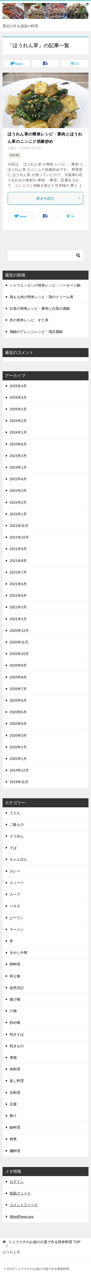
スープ (15, 894)
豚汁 (13, 1116)
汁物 (13, 1011)
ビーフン (17, 918)
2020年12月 (19, 631)
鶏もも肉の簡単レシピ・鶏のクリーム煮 (41, 297)
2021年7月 (18, 572)
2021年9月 (18, 549)
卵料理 (15, 964)
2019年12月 (19, 770)
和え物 (15, 976)
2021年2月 (18, 619)
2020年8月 (18, 677)
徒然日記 (17, 988)
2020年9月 (18, 665)
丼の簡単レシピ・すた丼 (29, 320)
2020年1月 (18, 759)
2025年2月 (18, 409)
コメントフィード (24, 1205)
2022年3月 (18, 491)
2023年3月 (18, 456)
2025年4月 (18, 386)
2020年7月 (18, 689)
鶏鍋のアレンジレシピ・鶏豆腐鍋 (36, 332)
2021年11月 (19, 526)
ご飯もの (17, 824)
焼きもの (17, 1046)
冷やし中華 (18, 953)
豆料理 (15, 1093)
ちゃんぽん (18, 859)
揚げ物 (15, 999)
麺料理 (15, 1151)
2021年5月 (18, 584)
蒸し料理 (17, 1081)
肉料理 (15, 1069)
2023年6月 (18, 444)
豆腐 (13, 1104)
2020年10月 (19, 654)
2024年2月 (18, 421)
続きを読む (45, 198)
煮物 (13, 1058)
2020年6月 (18, 700)
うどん (15, 813)
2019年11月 (19, 782)
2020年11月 (19, 642)
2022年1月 (18, 514)
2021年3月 (18, 607)
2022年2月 (18, 502)
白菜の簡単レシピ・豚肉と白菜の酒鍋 (40, 308)
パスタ (15, 906)
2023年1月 (18, 467)
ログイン (17, 1182)
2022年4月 (18, 479)
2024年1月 (18, 432)
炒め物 (14, 155)
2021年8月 (18, 561)
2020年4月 (18, 724)
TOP (44, 1242)
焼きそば (17, 1034)
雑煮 (13, 1139)
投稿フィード (20, 1193)
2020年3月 (18, 735)
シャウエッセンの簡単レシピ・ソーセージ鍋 (45, 285)
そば (13, 848)
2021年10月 (19, 537)
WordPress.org (22, 1216)
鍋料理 (15, 1127)
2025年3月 (18, 397)
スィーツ (17, 883)
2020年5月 (18, 712)
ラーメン (17, 929)
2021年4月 (18, 595)
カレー (15, 871)
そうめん (17, 836)
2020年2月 (18, 747)
